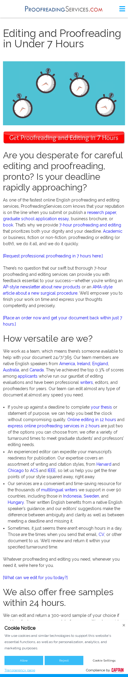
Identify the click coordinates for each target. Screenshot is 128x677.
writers (86, 382)
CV (101, 534)
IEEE (52, 470)
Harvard (103, 464)
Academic (112, 231)
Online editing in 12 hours (91, 419)
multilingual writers (59, 489)
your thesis (101, 407)
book (8, 225)
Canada (36, 370)
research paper (101, 212)
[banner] (64, 9)
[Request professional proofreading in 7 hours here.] (53, 256)
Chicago (16, 470)
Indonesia (72, 496)
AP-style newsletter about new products (41, 286)
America (67, 363)
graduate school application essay (36, 218)
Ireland (83, 363)
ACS (34, 470)
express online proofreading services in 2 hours (54, 425)
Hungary (16, 502)
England (100, 363)
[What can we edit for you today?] (35, 577)
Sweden (91, 496)
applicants (28, 376)
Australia (11, 370)
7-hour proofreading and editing (90, 225)
